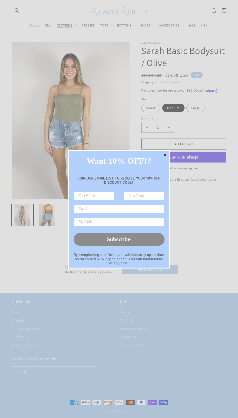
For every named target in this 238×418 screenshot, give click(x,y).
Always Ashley (112, 411)
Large (195, 108)
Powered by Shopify (131, 411)
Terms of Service (24, 345)
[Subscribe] (90, 371)
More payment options (184, 168)
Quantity (147, 118)
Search (17, 312)
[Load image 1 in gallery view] (22, 215)
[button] (17, 10)
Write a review (150, 269)
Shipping (147, 82)
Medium (173, 108)
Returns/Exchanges (26, 329)
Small (150, 108)
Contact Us (20, 337)
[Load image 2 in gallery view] (47, 215)
